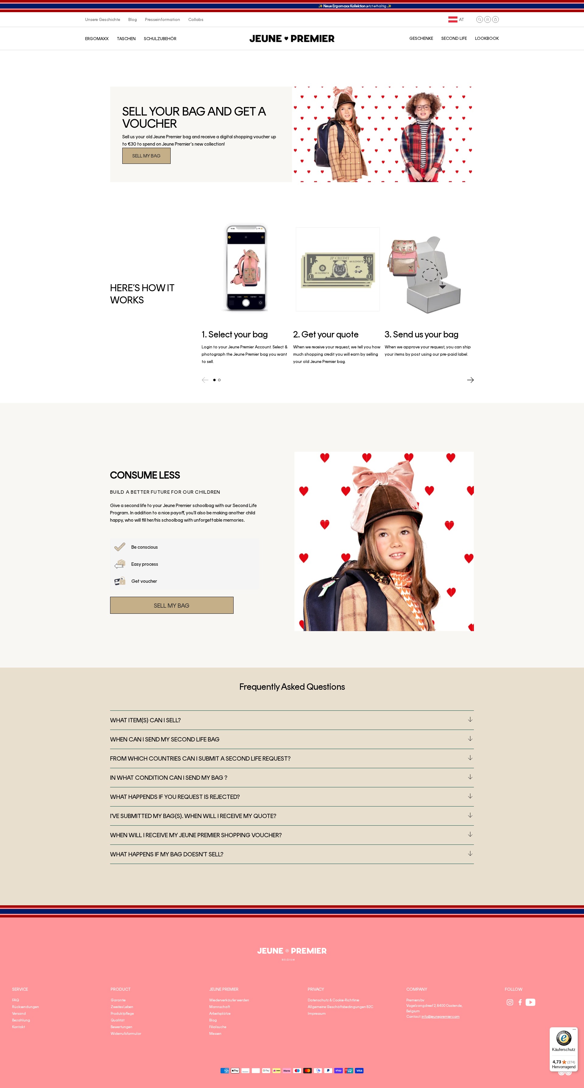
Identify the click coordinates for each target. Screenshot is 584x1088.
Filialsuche (217, 1027)
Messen (215, 1033)
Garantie (118, 1000)
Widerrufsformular (126, 1033)
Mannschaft (219, 1007)
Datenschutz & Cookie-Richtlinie (333, 1000)
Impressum (317, 1013)
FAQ (15, 1000)
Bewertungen (121, 1027)
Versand (19, 1013)
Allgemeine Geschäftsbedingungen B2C (340, 1007)
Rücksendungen (25, 1007)
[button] (479, 19)
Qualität (117, 1020)
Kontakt (18, 1027)
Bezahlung (21, 1020)
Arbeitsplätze (220, 1013)
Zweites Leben (122, 1007)
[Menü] (574, 1030)
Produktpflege (122, 1013)
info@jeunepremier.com (441, 1016)
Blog (213, 1020)
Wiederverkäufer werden (229, 1000)
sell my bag (146, 156)
